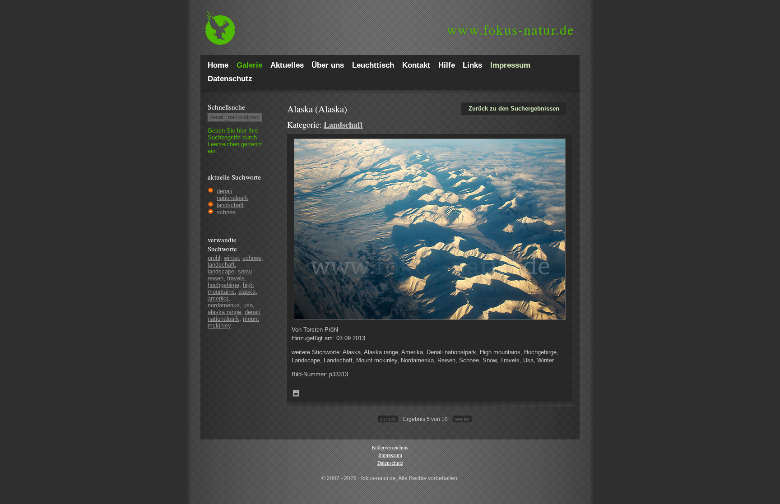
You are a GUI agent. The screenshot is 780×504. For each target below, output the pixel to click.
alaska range (224, 312)
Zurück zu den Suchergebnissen (514, 108)
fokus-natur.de (511, 29)
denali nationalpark (232, 194)
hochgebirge (223, 285)
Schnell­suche (226, 106)
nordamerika (224, 305)
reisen (215, 278)
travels (236, 278)
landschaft (230, 205)
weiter (462, 419)
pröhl (214, 257)
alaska (246, 291)
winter (231, 257)
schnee (226, 212)
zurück (388, 419)
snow (244, 271)
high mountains (231, 288)
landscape (221, 271)
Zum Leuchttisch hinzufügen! (296, 393)
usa (248, 305)
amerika (218, 298)
